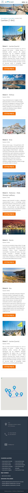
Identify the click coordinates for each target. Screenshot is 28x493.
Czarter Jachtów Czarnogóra (7, 466)
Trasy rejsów (11, 18)
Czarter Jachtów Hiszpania (20, 464)
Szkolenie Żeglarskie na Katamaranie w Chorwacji (11, 485)
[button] (10, 395)
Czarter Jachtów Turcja (6, 468)
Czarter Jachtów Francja (19, 470)
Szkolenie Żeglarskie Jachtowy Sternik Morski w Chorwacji (12, 481)
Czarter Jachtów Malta (19, 463)
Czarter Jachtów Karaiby (19, 461)
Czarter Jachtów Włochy (6, 464)
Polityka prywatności (8, 491)
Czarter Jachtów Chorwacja (7, 461)
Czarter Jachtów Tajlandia (6, 470)
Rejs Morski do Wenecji (6, 476)
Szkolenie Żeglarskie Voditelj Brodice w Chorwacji (11, 483)
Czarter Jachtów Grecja (6, 463)
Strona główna (4, 18)
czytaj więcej (9, 69)
